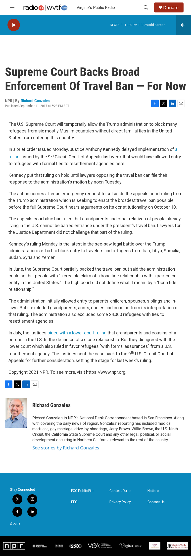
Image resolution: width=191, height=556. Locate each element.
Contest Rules (120, 491)
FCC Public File (82, 491)
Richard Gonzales (35, 100)
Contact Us (156, 502)
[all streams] (183, 25)
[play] (14, 25)
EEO (74, 502)
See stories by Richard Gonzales (65, 448)
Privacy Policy (120, 502)
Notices (153, 491)
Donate (171, 7)
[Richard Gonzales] (16, 413)
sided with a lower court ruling (77, 332)
